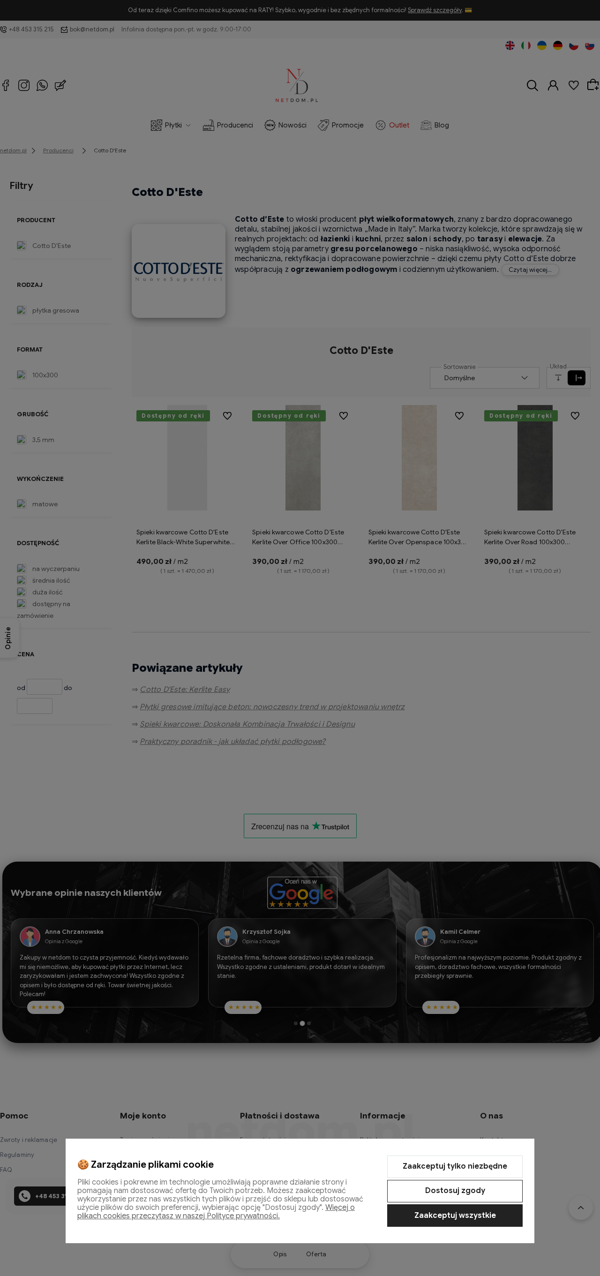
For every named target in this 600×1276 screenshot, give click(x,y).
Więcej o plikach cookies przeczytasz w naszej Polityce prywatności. (216, 1212)
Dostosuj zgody (455, 1190)
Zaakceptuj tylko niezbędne (455, 1166)
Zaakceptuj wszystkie (455, 1215)
